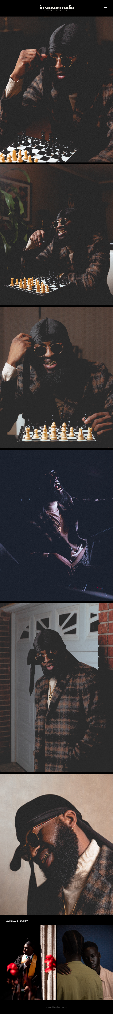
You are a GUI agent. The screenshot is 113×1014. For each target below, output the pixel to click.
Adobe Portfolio (61, 1007)
